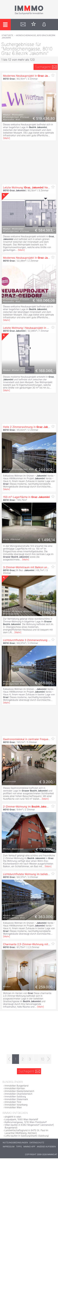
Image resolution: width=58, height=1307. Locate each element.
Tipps (19, 1146)
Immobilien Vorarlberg (16, 1104)
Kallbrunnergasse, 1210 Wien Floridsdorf (26, 1122)
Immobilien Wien (13, 1107)
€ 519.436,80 (44, 118)
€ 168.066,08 (44, 300)
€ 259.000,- (45, 987)
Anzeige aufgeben (46, 1146)
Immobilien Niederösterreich (19, 1091)
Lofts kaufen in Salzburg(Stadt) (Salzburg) (27, 1135)
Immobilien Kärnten (15, 1088)
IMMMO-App (29, 1146)
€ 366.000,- (45, 683)
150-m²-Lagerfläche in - (26, 497)
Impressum (9, 1146)
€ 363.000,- (45, 917)
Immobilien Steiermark (16, 1099)
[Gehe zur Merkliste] (33, 24)
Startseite (7, 35)
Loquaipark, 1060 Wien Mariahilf (21, 1119)
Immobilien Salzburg (15, 1096)
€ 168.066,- (45, 371)
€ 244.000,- (45, 470)
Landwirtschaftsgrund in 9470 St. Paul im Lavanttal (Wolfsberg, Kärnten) (26, 1131)
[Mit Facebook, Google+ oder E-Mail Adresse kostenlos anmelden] (44, 24)
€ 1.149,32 (46, 613)
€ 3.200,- (47, 782)
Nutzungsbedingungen (15, 1142)
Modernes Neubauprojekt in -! (30, 257)
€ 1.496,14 (46, 540)
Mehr (6, 138)
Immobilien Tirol (13, 1102)
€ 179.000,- (45, 849)
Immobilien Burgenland (17, 1085)
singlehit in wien (13, 1116)
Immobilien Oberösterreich (18, 1093)
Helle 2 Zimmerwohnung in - (29, 426)
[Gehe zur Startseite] (29, 14)
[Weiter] (48, 1059)
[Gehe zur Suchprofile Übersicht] (23, 24)
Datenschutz (36, 1142)
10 (42, 1059)
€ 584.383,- (45, 230)
